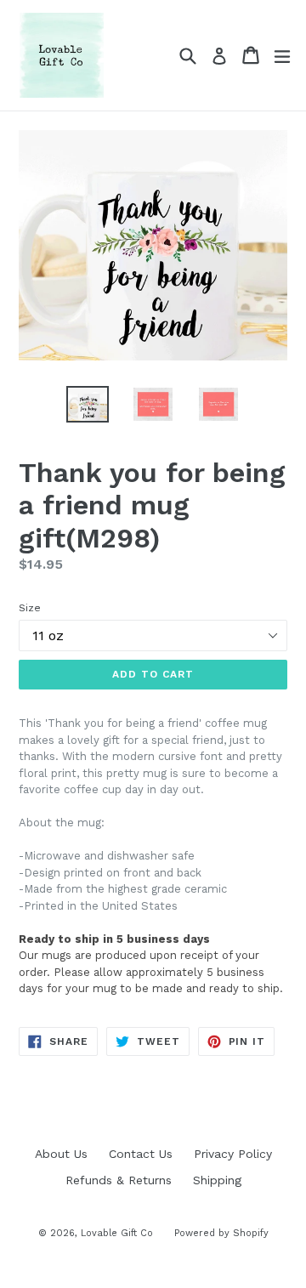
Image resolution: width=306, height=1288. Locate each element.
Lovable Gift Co (117, 1233)
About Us (61, 1153)
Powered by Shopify (221, 1233)
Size (30, 608)
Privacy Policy (233, 1153)
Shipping (217, 1180)
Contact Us (141, 1153)
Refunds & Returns (118, 1180)
